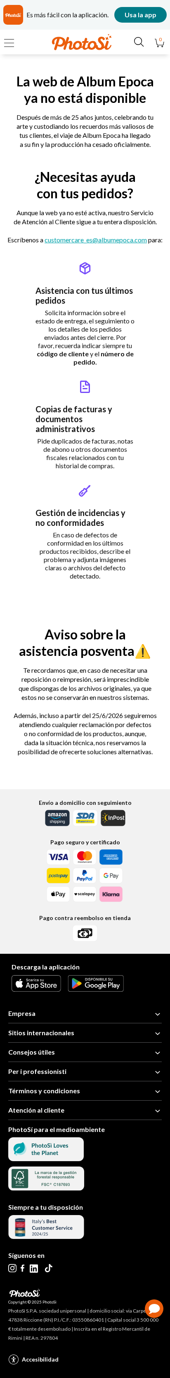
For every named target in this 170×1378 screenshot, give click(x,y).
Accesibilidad (40, 1359)
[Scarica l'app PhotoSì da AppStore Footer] (36, 989)
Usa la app (140, 15)
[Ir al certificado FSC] (46, 1188)
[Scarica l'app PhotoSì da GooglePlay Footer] (95, 989)
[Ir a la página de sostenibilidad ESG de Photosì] (46, 1158)
